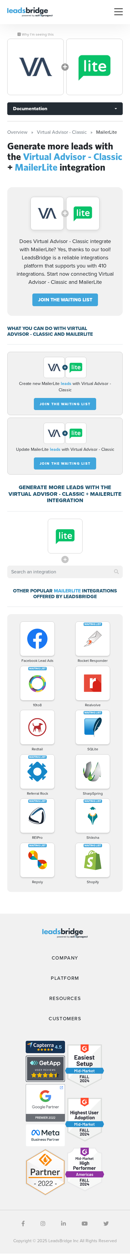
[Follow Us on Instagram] (43, 1224)
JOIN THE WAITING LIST (65, 299)
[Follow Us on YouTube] (85, 1224)
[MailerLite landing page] (94, 67)
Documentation (30, 108)
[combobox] (65, 572)
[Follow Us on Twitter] (106, 1224)
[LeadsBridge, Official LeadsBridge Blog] (30, 11)
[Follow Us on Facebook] (23, 1224)
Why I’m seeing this (37, 34)
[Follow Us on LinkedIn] (63, 1224)
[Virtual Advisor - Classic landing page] (35, 67)
